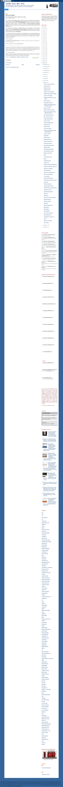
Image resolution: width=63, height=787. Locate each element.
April (45, 80)
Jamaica (43, 675)
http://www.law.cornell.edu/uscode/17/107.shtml (31, 784)
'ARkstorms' (44, 524)
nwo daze (43, 701)
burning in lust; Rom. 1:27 (46, 618)
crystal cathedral (44, 641)
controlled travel (44, 636)
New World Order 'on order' (49, 151)
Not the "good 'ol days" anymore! (50, 197)
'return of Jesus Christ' (45, 581)
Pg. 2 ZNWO (11, 9)
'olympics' (43, 574)
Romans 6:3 (46, 193)
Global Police (46, 135)
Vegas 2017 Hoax (45, 732)
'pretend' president (45, 575)
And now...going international (49, 84)
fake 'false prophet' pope (46, 653)
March (45, 82)
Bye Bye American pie (48, 183)
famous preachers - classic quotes (47, 658)
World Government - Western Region (50, 187)
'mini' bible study (45, 563)
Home (6, 9)
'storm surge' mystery (45, 584)
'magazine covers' (45, 560)
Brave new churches (47, 107)
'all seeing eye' (44, 520)
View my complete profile (46, 767)
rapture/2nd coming (43, 9)
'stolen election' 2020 (45, 582)
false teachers (44, 656)
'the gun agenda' (44, 588)
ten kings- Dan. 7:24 (45, 728)
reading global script (45, 716)
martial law (44, 685)
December (46, 64)
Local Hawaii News (47, 170)
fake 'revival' (44, 655)
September (46, 70)
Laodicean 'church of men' (48, 178)
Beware (45, 158)
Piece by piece (46, 222)
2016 (44, 47)
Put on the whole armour (48, 205)
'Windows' (43, 594)
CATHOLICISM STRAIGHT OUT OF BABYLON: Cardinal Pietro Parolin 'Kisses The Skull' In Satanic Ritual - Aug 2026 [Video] (52, 434)
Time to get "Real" (47, 133)
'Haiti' (43, 555)
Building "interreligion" (48, 152)
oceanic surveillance (45, 706)
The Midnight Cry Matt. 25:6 (49, 216)
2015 (44, 48)
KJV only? (54, 9)
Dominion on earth (47, 87)
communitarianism (45, 634)
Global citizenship (47, 137)
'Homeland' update (47, 89)
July (45, 74)
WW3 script (44, 737)
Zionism (43, 744)
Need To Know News (47, 214)
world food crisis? (45, 735)
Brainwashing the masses (48, 102)
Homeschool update (47, 199)
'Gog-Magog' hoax (45, 553)
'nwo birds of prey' (45, 570)
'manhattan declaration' (46, 562)
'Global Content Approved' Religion (50, 93)
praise (43, 713)
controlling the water (45, 637)
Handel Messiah (44, 665)
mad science (44, 684)
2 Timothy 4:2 (46, 162)
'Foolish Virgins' (49, 370)
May (45, 78)
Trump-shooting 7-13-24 (46, 730)
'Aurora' (43, 526)
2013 (44, 52)
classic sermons (44, 630)
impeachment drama (45, 673)
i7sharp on (49, 258)
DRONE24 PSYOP (45, 646)
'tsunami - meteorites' (45, 591)
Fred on (48, 234)
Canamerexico (44, 624)
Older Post (38, 64)
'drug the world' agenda (46, 539)
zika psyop (43, 742)
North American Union (48, 143)
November (46, 66)
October (45, 68)
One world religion (45, 710)
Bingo (45, 154)
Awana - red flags (47, 120)
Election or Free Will (34, 9)
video (43, 734)
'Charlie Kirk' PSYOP (45, 532)
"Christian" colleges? (47, 201)
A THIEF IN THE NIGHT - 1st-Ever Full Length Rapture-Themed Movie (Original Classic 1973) (48, 494)
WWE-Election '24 (45, 739)
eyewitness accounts (45, 651)
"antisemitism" (44, 598)
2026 (44, 27)
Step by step (46, 182)
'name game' (44, 565)
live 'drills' (43, 682)
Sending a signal (47, 126)
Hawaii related (44, 668)
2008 (44, 62)
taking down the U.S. (45, 727)
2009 (44, 60)
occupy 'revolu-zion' (45, 704)
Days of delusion (47, 210)
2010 (44, 58)
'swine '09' (43, 586)
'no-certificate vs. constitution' (47, 567)
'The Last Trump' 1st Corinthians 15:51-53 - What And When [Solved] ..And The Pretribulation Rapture (49, 483)
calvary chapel (44, 622)
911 (42, 600)
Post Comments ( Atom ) (14, 67)
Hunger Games (44, 672)
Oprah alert (46, 203)
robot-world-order (45, 722)
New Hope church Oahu (46, 694)
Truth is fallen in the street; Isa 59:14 (50, 180)
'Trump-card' (44, 589)
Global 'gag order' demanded (49, 91)
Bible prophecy (46, 207)
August (45, 72)
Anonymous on (49, 250)
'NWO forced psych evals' (46, 572)
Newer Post (8, 64)
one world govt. (44, 708)
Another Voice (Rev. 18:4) (15, 3)
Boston (43, 617)
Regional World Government (49, 145)
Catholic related (44, 627)
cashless (43, 625)
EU (42, 649)
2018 (44, 42)
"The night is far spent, (48, 156)
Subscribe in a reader (45, 774)
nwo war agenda (44, 703)
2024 (44, 31)
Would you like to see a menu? (49, 109)
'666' (42, 514)
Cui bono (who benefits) (48, 95)
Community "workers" (48, 189)
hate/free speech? (45, 667)
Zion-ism (17, 9)
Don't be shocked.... (47, 100)
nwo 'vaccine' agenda (45, 699)
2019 (44, 41)
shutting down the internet (46, 723)
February (45, 225)
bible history (44, 613)
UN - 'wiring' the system (48, 116)
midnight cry (44, 691)
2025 (44, 29)
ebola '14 (43, 648)
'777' (42, 515)
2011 (44, 56)
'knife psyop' (44, 557)
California (18, 56)
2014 (44, 50)
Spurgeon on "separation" (48, 168)
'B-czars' (43, 527)
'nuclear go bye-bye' (45, 569)
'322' (42, 512)
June (45, 76)
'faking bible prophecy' (46, 548)
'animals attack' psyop (45, 522)
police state (44, 711)
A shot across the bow (47, 128)
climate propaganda (45, 632)
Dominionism (44, 644)
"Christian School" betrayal (48, 185)
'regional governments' (46, 577)
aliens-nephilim (44, 605)
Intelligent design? (47, 147)
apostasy (43, 608)
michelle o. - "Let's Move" (46, 689)
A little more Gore (47, 85)
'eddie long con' (44, 543)
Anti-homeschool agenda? (48, 191)
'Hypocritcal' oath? (47, 124)
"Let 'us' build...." (47, 176)
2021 (44, 37)
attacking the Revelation (46, 610)
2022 (44, 35)
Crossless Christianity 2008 (48, 122)
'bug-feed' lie (44, 531)
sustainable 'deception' (45, 725)
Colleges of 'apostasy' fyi (48, 141)
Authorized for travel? (47, 139)
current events (44, 642)
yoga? (43, 741)
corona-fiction (44, 639)
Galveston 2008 (44, 661)
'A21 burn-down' (45, 517)
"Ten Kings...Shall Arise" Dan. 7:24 (50, 166)
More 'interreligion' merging (49, 114)
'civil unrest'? (44, 534)
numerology (44, 698)
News (43, 696)
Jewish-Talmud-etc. (45, 677)
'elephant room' (44, 546)
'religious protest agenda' (46, 579)
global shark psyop (45, 663)
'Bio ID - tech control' (45, 529)
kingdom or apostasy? (45, 679)
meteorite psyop (44, 687)
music (43, 692)
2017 (44, 44)
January (45, 227)
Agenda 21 (43, 603)
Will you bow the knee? (48, 220)
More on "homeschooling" (48, 174)
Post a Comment (8, 62)
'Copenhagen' (44, 536)
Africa (43, 601)
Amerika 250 (44, 606)
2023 (44, 33)
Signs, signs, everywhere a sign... (49, 172)
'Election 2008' (44, 545)
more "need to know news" (48, 212)
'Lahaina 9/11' (44, 558)
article (13, 18)
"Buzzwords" (46, 195)
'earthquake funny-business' (46, 541)
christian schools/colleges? (46, 629)
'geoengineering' (44, 551)
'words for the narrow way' (46, 596)
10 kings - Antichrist (24, 9)
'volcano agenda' (44, 593)
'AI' (42, 519)
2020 (44, 38)
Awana (43, 612)
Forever (45, 218)
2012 (44, 54)
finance (43, 660)
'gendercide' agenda (45, 550)
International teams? (47, 160)
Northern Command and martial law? (50, 164)
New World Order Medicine (49, 149)
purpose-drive (44, 715)
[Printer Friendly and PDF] (35, 58)
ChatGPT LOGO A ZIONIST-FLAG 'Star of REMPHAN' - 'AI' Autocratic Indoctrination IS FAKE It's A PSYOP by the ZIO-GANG (49, 440)
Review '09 (44, 720)
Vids (50, 9)
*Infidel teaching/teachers (48, 118)
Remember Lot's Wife (45, 718)
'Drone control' (44, 538)
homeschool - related (24, 56)
